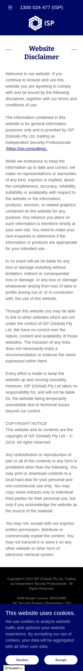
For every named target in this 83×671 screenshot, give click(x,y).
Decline (22, 660)
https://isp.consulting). (27, 148)
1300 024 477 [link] (35, 7)
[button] (11, 7)
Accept (60, 660)
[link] (41, 23)
